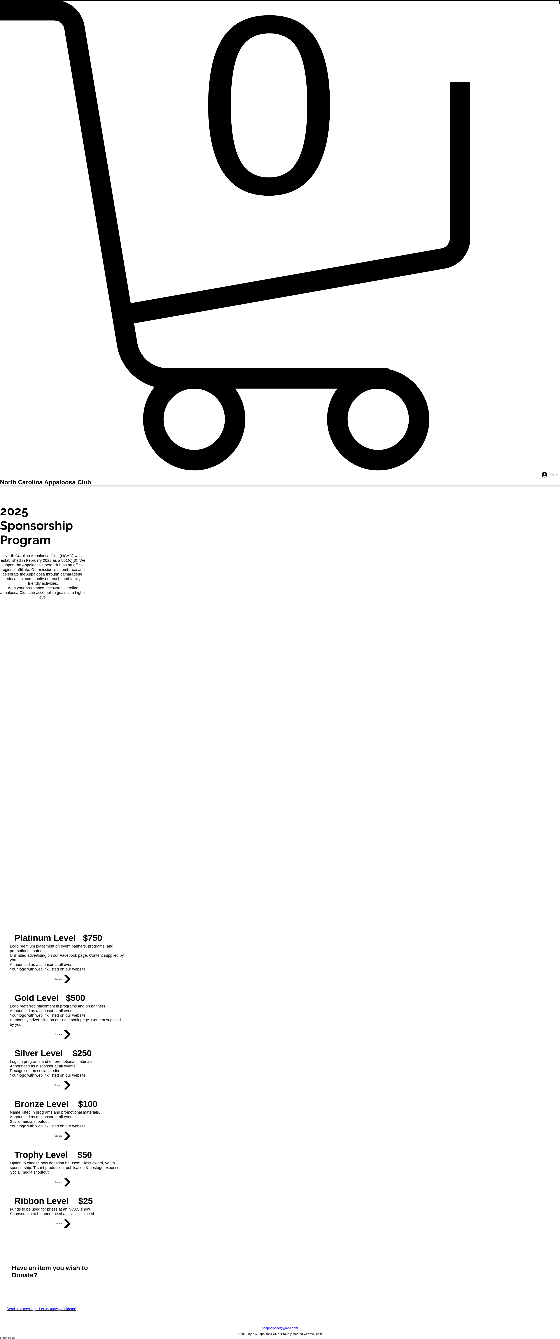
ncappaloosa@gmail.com (280, 1328)
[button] (280, 235)
